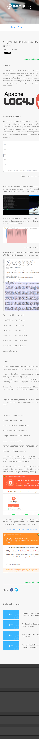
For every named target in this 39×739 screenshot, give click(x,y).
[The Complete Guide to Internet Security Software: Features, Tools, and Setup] (11, 624)
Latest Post (16, 27)
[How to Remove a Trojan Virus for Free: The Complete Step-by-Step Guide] (11, 635)
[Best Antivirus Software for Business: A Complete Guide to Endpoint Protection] (11, 645)
